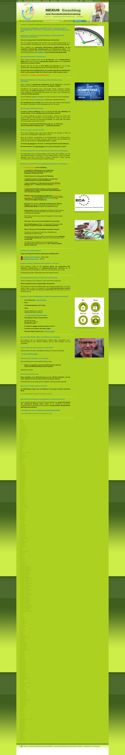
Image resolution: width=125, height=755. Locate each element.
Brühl (21, 461)
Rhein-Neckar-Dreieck (25, 678)
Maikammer (23, 626)
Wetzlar (22, 730)
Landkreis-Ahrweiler (25, 566)
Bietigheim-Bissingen (25, 452)
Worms (21, 735)
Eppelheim (22, 487)
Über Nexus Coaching (25, 21)
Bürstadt (22, 464)
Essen (21, 492)
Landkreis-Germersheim (26, 583)
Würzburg (22, 737)
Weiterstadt (22, 729)
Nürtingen (22, 655)
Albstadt (22, 422)
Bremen (22, 466)
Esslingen (22, 493)
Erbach (21, 488)
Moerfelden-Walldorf (25, 637)
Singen (21, 707)
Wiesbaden (23, 731)
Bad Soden (22, 438)
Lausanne (22, 616)
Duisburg (22, 480)
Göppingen (22, 515)
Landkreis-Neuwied (25, 596)
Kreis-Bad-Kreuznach (25, 571)
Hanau (21, 521)
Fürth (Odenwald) (24, 507)
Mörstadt (22, 639)
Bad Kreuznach (24, 436)
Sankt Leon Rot (24, 694)
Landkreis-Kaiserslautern (26, 589)
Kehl (21, 548)
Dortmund (22, 475)
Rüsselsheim (23, 684)
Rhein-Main (23, 675)
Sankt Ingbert (23, 693)
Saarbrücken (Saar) (25, 687)
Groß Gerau (23, 519)
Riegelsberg (23, 679)
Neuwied (22, 652)
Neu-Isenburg (23, 647)
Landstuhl (22, 612)
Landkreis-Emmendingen (26, 578)
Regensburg (23, 670)
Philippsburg (23, 664)
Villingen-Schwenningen (26, 719)
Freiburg (22, 502)
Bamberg (22, 442)
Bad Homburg (23, 433)
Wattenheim (23, 726)
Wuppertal (22, 738)
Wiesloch (22, 733)
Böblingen (22, 457)
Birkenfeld (22, 455)
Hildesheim (23, 533)
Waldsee (22, 724)
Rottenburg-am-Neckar (25, 683)
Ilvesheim (22, 543)
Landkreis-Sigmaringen (26, 607)
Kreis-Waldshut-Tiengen (26, 611)
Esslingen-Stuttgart (24, 579)
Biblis (21, 451)
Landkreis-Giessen (24, 584)
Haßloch (22, 523)
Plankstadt (22, 666)
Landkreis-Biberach (25, 573)
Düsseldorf (22, 479)
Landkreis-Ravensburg (25, 600)
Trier (21, 712)
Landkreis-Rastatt (24, 598)
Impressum (57, 16)
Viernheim (22, 717)
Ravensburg (23, 669)
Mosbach (22, 640)
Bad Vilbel (22, 439)
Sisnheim (22, 708)
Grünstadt (22, 520)
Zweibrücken (23, 740)
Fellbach (22, 496)
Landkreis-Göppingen (25, 585)
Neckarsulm (23, 646)
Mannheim (22, 630)
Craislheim (22, 470)
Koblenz (22, 553)
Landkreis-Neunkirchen (26, 594)
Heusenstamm (23, 532)
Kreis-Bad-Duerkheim (25, 570)
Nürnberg (22, 653)
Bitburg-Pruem (23, 456)
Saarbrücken (23, 685)
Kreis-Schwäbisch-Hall (25, 606)
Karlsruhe (22, 547)
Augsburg (22, 428)
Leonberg (22, 619)
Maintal (22, 628)
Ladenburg (22, 559)
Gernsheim (22, 512)
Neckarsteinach (24, 644)
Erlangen (22, 489)
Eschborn (22, 491)
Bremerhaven (23, 468)
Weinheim (22, 728)
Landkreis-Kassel (24, 592)
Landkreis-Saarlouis (25, 603)
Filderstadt (22, 497)
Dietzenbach (23, 474)
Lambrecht (22, 562)
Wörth (21, 734)
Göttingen (22, 516)
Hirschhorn (22, 536)
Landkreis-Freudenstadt (26, 580)
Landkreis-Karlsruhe (25, 591)
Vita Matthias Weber (37, 21)
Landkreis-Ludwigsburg (26, 593)
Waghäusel (23, 721)
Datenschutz (69, 16)
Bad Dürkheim (23, 429)
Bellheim (22, 446)
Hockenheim (23, 537)
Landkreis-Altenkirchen (25, 568)
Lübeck (22, 624)
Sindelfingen (23, 706)
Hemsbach (22, 528)
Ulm (21, 716)
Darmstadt (22, 471)
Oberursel (22, 657)
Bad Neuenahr (23, 437)
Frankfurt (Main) (24, 501)
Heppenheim (23, 529)
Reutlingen (22, 673)
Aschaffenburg (23, 427)
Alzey (21, 423)
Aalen (21, 419)
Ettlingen (22, 495)
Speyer (21, 710)
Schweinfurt (23, 702)
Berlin (21, 448)
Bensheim (22, 447)
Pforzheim (22, 661)
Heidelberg (22, 524)
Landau (22, 565)
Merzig (21, 634)
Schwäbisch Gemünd (25, 699)
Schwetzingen (23, 703)
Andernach (22, 424)
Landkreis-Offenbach (25, 597)
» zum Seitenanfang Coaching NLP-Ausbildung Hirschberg (36, 393)
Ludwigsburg (23, 621)
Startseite (23, 24)
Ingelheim (22, 544)
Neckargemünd (24, 643)
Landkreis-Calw (24, 575)
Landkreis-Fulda (24, 582)
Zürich (21, 739)
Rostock (22, 681)
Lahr (21, 561)
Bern (21, 450)
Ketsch (21, 550)
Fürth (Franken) (24, 506)
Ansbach (22, 425)
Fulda (21, 509)
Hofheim (22, 539)
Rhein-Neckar (23, 676)
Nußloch (22, 656)
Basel (21, 443)
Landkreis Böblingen (25, 574)
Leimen (22, 617)
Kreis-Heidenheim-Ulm (25, 587)
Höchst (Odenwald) (24, 538)
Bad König (22, 434)
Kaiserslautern (23, 546)
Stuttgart (22, 711)
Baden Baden (23, 431)
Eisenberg (22, 486)
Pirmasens (22, 665)
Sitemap (80, 16)
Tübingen (22, 713)
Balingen (22, 441)
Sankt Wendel (23, 696)
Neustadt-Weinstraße (25, 649)
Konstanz (22, 556)
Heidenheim (23, 525)
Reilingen (22, 671)
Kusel (21, 557)
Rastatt (21, 667)
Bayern (21, 445)
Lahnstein (22, 560)
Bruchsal (22, 460)
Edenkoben (23, 483)
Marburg (22, 632)
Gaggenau (22, 510)
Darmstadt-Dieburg (24, 576)
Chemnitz (22, 469)
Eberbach (22, 482)
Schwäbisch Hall (24, 701)
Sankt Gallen (23, 692)
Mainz (21, 629)
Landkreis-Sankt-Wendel (26, 605)
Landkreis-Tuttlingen (25, 610)
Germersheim (23, 511)
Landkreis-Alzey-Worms (26, 569)
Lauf (21, 615)
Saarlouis (22, 689)
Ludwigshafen (23, 623)
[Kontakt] (89, 326)
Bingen (21, 454)
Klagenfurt (22, 552)
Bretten (21, 459)
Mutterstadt (22, 642)
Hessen (22, 530)
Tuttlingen (22, 715)
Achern (21, 420)
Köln (21, 555)
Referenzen (77, 21)
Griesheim (22, 518)
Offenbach (22, 658)
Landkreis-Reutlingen (25, 601)
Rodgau (22, 680)
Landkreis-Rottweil (24, 602)
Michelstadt (23, 635)
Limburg (22, 620)
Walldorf (22, 725)
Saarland (22, 688)
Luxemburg (23, 625)
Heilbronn (22, 527)
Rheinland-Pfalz (24, 674)
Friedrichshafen (24, 505)
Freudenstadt (23, 503)
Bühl (21, 463)
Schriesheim (23, 698)
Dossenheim (23, 477)
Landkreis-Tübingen (25, 608)
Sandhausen (23, 690)
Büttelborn (22, 465)
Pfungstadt (22, 662)
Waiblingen (23, 722)
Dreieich (22, 478)
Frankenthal (23, 498)
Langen (22, 614)
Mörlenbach (23, 638)
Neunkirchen (23, 648)
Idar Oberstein (23, 542)
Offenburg (22, 660)
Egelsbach (22, 484)
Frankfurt (22, 500)
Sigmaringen (23, 705)
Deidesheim (23, 473)
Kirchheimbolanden (25, 551)
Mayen (21, 633)
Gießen (22, 514)
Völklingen (22, 720)
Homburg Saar (23, 541)
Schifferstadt (23, 697)
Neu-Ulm (22, 651)
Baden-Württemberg (25, 432)
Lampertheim (23, 564)
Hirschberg (22, 534)
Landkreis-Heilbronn (25, 588)
